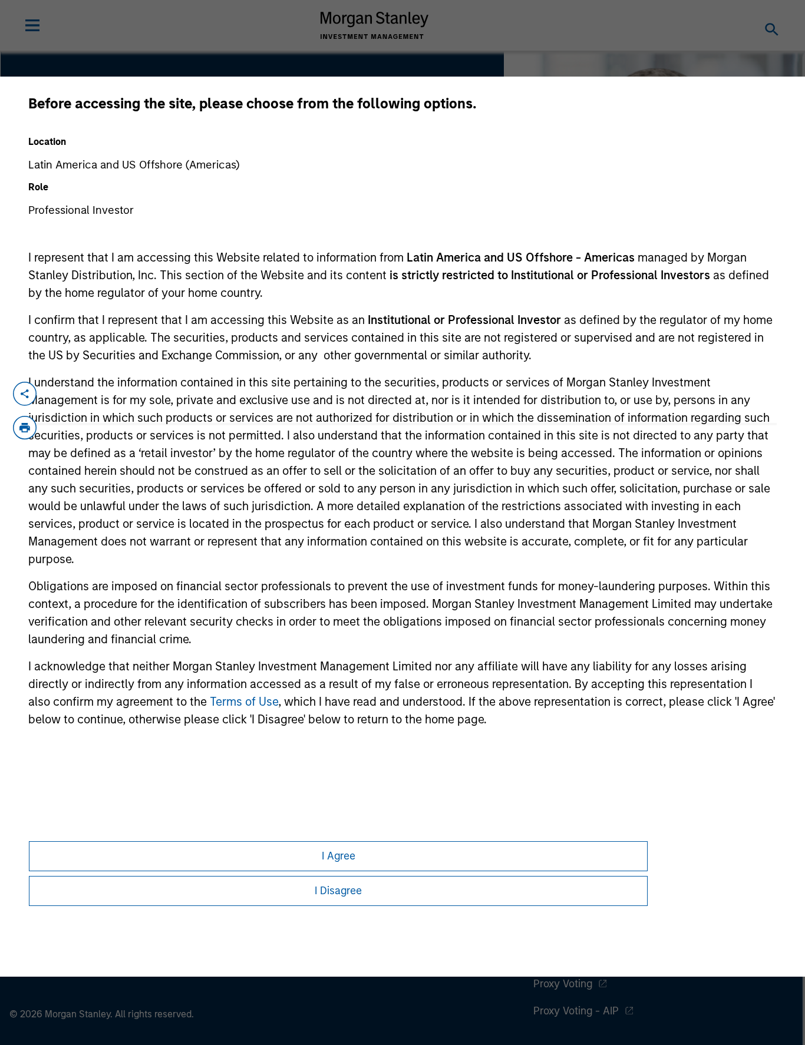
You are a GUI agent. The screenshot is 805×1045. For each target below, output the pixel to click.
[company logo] (375, 25)
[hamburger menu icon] (32, 25)
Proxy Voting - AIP (576, 1010)
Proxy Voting (562, 983)
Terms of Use (244, 702)
